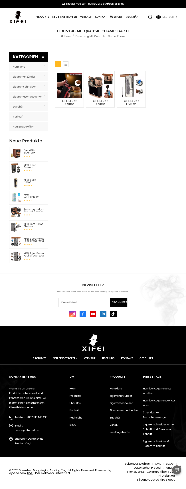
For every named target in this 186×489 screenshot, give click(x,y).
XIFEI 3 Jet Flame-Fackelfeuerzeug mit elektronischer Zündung (34, 181)
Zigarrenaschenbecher (27, 96)
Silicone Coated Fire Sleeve (156, 480)
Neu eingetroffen (64, 17)
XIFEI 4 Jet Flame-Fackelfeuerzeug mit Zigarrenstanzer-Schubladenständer (132, 102)
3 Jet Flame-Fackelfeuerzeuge (154, 415)
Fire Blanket (166, 476)
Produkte (42, 17)
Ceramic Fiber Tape (161, 472)
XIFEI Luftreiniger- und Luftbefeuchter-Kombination (34, 195)
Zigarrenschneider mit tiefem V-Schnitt (157, 443)
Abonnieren (119, 302)
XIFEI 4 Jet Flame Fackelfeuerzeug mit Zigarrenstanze (70, 102)
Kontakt (101, 17)
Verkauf (86, 17)
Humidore (19, 66)
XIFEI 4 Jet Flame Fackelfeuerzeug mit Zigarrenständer (101, 102)
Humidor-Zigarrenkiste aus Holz (157, 391)
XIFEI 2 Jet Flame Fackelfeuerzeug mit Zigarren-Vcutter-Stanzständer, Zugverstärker (34, 240)
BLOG (73, 425)
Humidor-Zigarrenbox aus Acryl (159, 403)
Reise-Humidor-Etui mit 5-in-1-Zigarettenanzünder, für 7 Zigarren (34, 210)
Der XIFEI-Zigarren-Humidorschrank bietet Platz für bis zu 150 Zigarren (34, 151)
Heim (68, 36)
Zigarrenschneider (24, 86)
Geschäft (133, 17)
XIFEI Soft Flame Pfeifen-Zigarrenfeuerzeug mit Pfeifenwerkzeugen (34, 225)
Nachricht (76, 417)
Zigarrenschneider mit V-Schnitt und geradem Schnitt (158, 429)
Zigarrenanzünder (24, 76)
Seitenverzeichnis (137, 464)
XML (158, 464)
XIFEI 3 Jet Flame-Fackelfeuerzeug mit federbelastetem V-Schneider (34, 166)
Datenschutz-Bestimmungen (154, 468)
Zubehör (18, 106)
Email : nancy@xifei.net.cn (27, 428)
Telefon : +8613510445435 (31, 417)
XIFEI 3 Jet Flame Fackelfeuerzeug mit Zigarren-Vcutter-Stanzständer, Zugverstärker (34, 254)
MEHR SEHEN (27, 156)
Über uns (116, 17)
